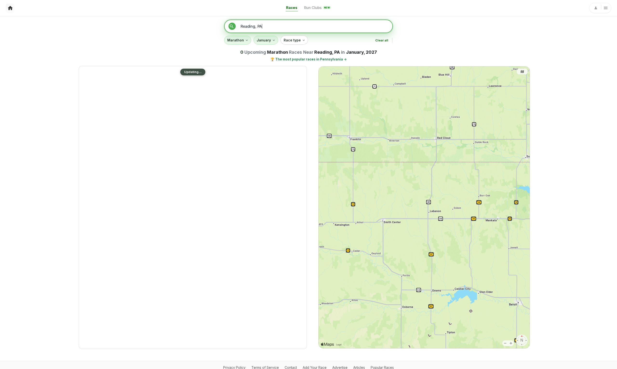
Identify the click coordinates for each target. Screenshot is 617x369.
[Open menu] (600, 8)
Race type (292, 40)
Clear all (381, 40)
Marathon (235, 40)
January (264, 40)
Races (291, 7)
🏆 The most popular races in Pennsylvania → (308, 59)
